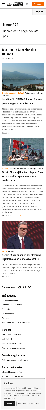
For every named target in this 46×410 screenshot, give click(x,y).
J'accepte (9, 404)
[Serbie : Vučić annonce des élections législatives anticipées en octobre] (23, 235)
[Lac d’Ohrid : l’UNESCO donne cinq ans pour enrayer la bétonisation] (23, 77)
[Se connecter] (28, 4)
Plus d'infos (34, 404)
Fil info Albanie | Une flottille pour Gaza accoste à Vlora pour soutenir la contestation (22, 176)
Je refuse (22, 404)
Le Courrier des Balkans (18, 4)
